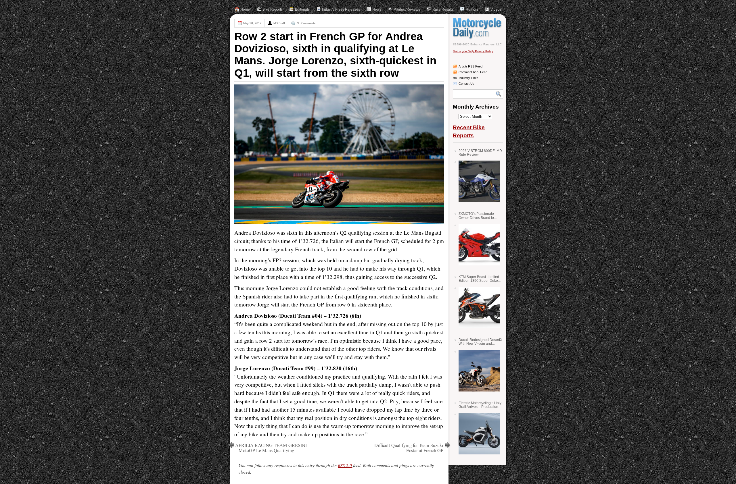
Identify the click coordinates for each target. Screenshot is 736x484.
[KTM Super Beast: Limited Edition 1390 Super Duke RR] (477, 307)
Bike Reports (272, 9)
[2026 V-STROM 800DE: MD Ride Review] (477, 181)
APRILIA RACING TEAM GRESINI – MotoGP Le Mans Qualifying (271, 448)
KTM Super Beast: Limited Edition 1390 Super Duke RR (479, 279)
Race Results (442, 9)
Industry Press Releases (341, 9)
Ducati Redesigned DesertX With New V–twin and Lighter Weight (480, 342)
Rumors (472, 9)
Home (245, 9)
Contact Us (466, 83)
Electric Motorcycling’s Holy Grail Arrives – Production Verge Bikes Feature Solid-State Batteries (480, 405)
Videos (495, 9)
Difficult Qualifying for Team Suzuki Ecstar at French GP (408, 448)
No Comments (306, 23)
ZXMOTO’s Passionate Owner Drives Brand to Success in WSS (476, 215)
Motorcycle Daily (478, 28)
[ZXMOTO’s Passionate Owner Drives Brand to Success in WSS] (477, 245)
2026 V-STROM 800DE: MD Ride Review (480, 153)
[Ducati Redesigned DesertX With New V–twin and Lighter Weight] (477, 371)
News (376, 9)
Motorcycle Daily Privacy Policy (473, 51)
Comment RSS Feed (473, 72)
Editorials (302, 9)
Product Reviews (407, 9)
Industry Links (468, 78)
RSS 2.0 (345, 465)
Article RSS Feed (470, 66)
